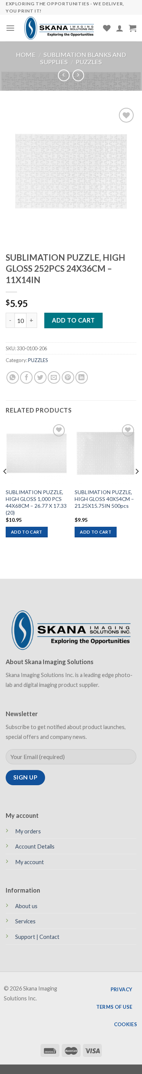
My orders (28, 831)
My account (29, 862)
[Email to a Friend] (54, 377)
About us (26, 906)
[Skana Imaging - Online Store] (59, 28)
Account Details (35, 846)
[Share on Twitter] (40, 377)
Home (26, 54)
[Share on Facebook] (26, 377)
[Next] (136, 486)
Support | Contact (37, 937)
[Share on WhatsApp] (12, 377)
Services (25, 921)
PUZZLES (89, 61)
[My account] (119, 28)
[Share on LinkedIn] (81, 377)
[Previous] (5, 486)
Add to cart (73, 320)
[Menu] (10, 28)
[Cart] (132, 28)
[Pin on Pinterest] (68, 377)
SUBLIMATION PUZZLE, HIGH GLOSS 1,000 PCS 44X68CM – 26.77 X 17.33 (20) (36, 502)
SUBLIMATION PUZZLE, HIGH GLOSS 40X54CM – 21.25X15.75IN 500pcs (104, 499)
